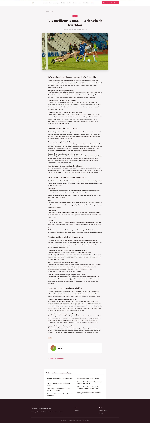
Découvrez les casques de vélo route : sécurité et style (59, 379)
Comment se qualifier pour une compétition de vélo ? (89, 393)
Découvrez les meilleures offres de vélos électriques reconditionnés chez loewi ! (88, 387)
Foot (80, 2)
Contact (101, 413)
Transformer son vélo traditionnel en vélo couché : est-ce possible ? (58, 389)
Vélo (92, 2)
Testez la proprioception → (110, 2)
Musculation (86, 2)
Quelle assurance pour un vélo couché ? (88, 378)
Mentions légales (103, 410)
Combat (69, 2)
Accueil (45, 2)
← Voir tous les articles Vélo (56, 358)
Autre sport (56, 2)
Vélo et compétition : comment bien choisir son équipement (60, 394)
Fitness (75, 2)
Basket (63, 2)
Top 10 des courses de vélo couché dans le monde (58, 384)
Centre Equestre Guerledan (41, 408)
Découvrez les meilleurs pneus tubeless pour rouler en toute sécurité (89, 382)
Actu (50, 2)
